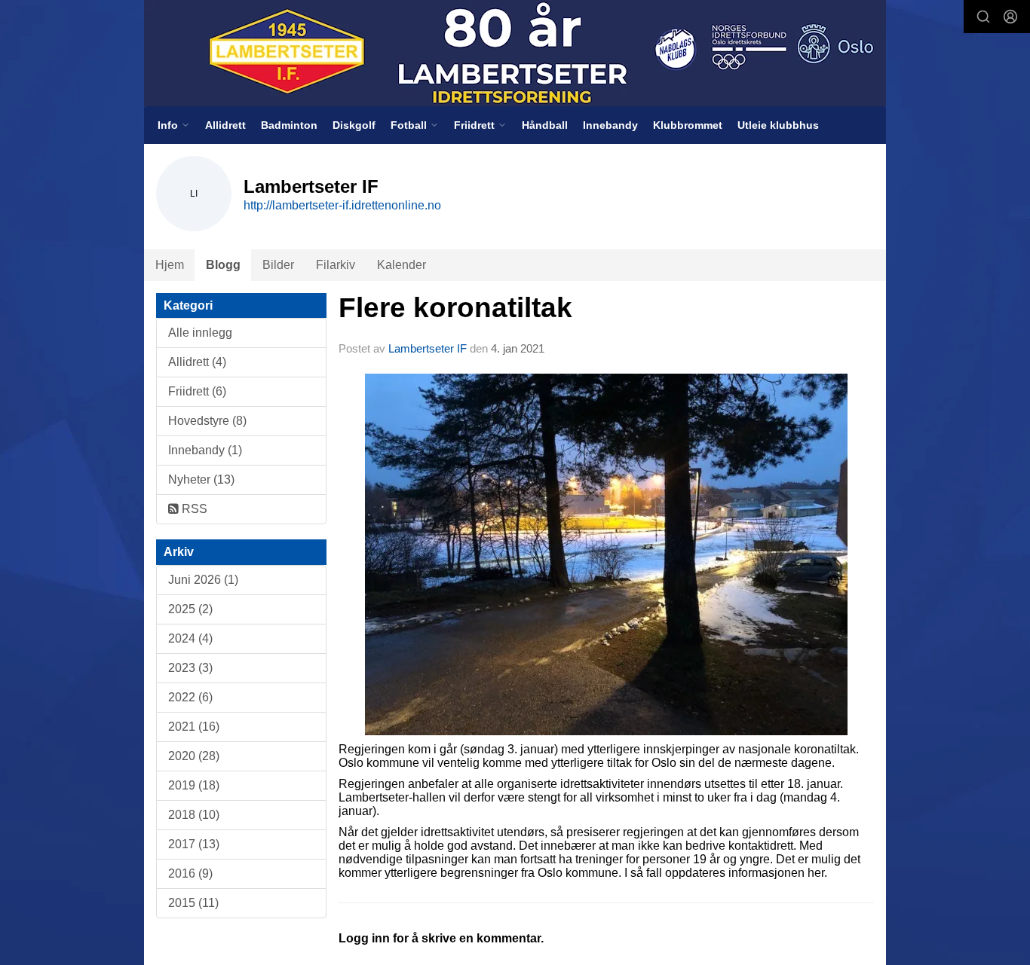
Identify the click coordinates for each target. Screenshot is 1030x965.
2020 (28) (193, 756)
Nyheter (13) (201, 479)
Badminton (289, 125)
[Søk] (983, 16)
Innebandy (610, 125)
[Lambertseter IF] (515, 53)
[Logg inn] (1010, 16)
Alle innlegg (200, 332)
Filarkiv (335, 264)
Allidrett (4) (197, 362)
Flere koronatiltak (455, 307)
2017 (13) (193, 844)
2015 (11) (193, 902)
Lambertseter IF (427, 348)
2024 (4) (190, 638)
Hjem (169, 264)
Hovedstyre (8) (207, 420)
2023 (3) (190, 667)
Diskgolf (354, 125)
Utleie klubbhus (778, 125)
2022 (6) (190, 697)
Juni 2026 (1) (203, 579)
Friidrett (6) (197, 391)
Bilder (278, 264)
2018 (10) (193, 814)
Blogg (223, 264)
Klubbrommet (687, 125)
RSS (193, 508)
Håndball (545, 125)
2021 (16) (193, 726)
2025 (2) (190, 609)
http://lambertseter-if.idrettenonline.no (342, 205)
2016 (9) (190, 873)
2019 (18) (193, 785)
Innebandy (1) (205, 450)
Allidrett (225, 125)
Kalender (401, 264)
